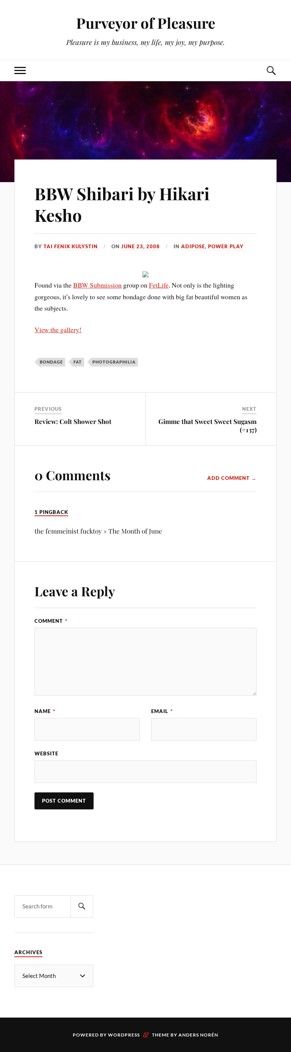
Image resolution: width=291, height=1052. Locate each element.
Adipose (193, 246)
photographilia (114, 361)
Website (46, 753)
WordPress (124, 1035)
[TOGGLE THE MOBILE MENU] (20, 70)
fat (78, 361)
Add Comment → (232, 478)
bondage (51, 361)
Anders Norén (198, 1035)
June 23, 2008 (140, 246)
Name (44, 711)
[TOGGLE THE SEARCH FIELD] (271, 70)
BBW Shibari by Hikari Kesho (122, 204)
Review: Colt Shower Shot (72, 421)
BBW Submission (97, 284)
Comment (50, 621)
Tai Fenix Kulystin (71, 246)
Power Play (226, 246)
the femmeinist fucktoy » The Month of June (98, 531)
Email (162, 711)
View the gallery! (57, 329)
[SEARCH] (81, 906)
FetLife (159, 284)
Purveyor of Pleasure (145, 22)
